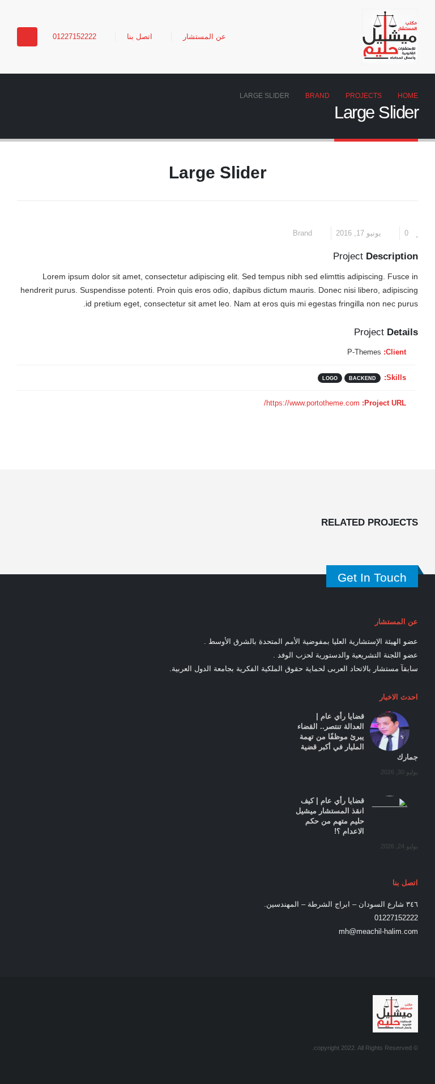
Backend (362, 378)
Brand (302, 233)
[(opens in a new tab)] (390, 731)
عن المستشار (204, 37)
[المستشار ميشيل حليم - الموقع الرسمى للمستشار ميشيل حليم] (389, 36)
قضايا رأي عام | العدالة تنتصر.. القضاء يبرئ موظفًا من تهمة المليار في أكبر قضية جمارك (357, 736)
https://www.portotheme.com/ (312, 403)
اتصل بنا (139, 37)
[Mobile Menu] (27, 36)
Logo (330, 378)
